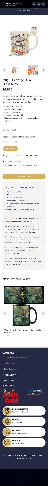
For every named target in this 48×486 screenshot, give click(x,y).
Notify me (10, 149)
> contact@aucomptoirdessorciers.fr (16, 357)
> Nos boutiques (9, 363)
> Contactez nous (9, 369)
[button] (42, 22)
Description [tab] (24, 176)
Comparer (33, 156)
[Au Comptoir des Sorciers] (11, 4)
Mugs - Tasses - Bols (28, 165)
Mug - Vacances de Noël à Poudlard (44, 80)
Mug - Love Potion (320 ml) (40, 80)
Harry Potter (10, 218)
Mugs (16, 165)
